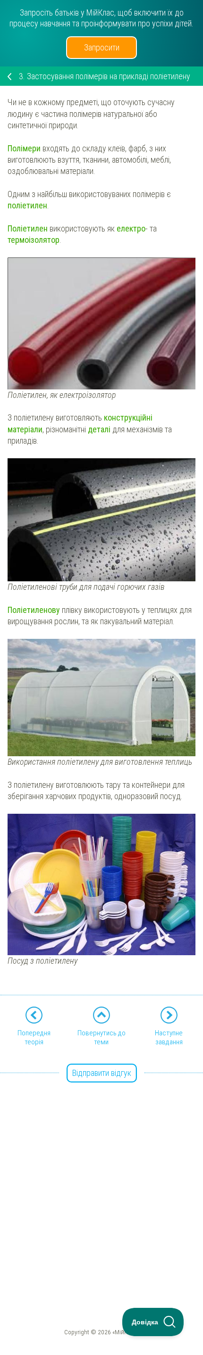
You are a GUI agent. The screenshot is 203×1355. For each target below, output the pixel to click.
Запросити (101, 47)
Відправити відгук (101, 1073)
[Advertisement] (101, 1175)
